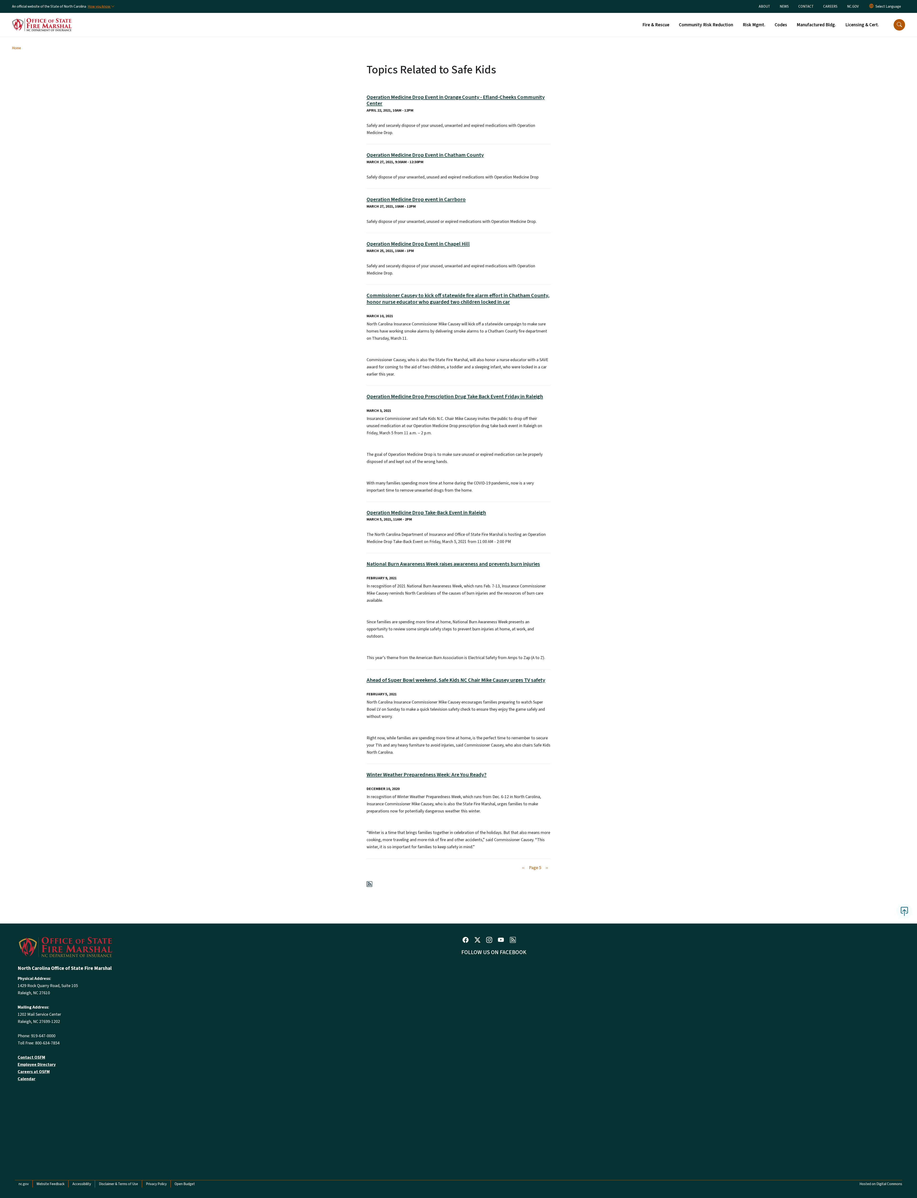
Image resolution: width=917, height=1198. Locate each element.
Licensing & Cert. (862, 24)
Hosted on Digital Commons (880, 1184)
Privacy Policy (156, 1184)
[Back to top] (904, 911)
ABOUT (764, 6)
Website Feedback (50, 1184)
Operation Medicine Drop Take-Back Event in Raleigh (426, 512)
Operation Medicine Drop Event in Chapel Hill (418, 244)
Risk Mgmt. (754, 24)
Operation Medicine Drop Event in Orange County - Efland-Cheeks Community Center (456, 100)
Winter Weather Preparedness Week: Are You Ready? (426, 775)
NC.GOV (853, 6)
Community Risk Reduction (706, 24)
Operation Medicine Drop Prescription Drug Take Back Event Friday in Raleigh (455, 396)
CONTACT (806, 6)
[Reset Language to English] (871, 6)
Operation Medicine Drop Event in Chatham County (425, 155)
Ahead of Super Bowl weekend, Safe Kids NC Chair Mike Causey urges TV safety (456, 680)
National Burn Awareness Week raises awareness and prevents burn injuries (453, 564)
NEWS (784, 6)
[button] (899, 25)
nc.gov (24, 1184)
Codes (781, 24)
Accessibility (81, 1184)
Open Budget (185, 1184)
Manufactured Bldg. (816, 24)
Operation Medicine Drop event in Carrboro (416, 199)
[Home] (42, 19)
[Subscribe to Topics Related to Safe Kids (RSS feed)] (369, 885)
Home (16, 48)
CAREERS (830, 6)
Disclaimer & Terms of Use (118, 1184)
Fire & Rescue (655, 24)
